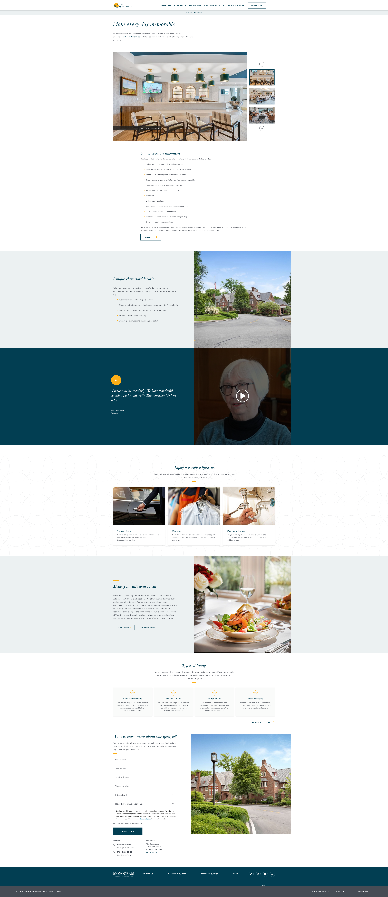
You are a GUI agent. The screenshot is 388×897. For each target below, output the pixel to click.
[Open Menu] (273, 5)
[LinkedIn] (265, 874)
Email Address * (123, 777)
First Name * (121, 759)
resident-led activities (131, 37)
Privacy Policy (145, 819)
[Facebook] (251, 874)
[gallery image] (262, 77)
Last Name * (121, 768)
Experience (180, 6)
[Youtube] (272, 874)
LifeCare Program (214, 6)
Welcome (166, 6)
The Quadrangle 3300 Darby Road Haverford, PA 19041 (154, 846)
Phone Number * (123, 786)
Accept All (341, 891)
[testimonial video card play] (242, 396)
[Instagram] (258, 874)
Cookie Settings (319, 891)
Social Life (195, 6)
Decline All (362, 891)
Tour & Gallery (235, 6)
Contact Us (256, 6)
